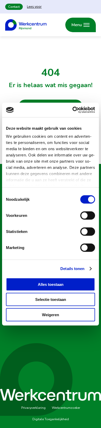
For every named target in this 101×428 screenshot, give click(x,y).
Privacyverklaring (33, 408)
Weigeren (50, 314)
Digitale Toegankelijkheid (50, 419)
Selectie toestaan (50, 299)
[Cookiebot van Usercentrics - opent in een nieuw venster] (72, 110)
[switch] (87, 215)
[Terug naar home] (26, 25)
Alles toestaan (50, 284)
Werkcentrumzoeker (66, 408)
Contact (14, 7)
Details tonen (72, 268)
